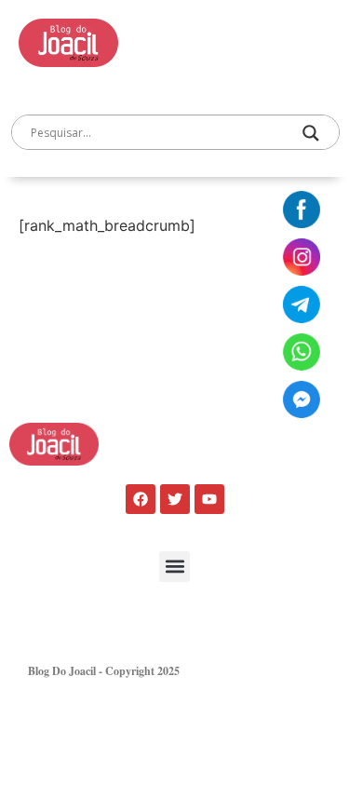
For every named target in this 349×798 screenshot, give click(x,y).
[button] (174, 566)
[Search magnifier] (311, 133)
